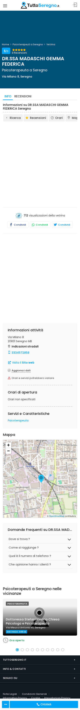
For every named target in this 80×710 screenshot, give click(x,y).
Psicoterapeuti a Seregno (28, 44)
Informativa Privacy (15, 698)
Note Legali (10, 694)
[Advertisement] (40, 164)
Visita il (22, 363)
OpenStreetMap (56, 515)
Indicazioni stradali (25, 346)
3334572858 (20, 353)
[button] (17, 649)
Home (5, 44)
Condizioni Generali (34, 694)
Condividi (19, 225)
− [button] (8, 450)
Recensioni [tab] (22, 96)
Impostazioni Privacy (57, 698)
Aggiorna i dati (21, 370)
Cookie (35, 698)
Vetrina (50, 44)
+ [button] (8, 445)
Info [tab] (7, 96)
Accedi (75, 5)
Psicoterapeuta (18, 420)
